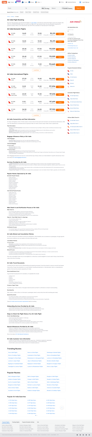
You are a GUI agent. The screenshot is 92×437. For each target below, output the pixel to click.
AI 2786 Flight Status (50, 400)
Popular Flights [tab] (5, 422)
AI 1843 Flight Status (50, 413)
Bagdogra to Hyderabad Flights (15, 363)
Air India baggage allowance (19, 157)
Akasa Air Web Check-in (75, 129)
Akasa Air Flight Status (74, 104)
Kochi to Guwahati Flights (14, 382)
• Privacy (31, 434)
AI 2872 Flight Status (31, 400)
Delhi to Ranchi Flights (33, 382)
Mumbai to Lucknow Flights (34, 384)
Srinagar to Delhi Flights (33, 379)
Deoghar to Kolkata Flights (53, 379)
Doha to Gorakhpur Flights (14, 355)
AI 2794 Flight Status (50, 408)
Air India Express (73, 77)
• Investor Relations (53, 434)
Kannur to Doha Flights (33, 352)
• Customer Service (44, 434)
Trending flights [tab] (15, 422)
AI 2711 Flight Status (31, 402)
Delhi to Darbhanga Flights (53, 382)
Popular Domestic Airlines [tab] (28, 422)
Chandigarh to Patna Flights (14, 358)
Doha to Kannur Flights (13, 387)
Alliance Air (72, 86)
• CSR (57, 434)
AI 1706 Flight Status (13, 400)
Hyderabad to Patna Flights (34, 355)
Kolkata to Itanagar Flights (34, 390)
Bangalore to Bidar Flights (14, 384)
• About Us (48, 434)
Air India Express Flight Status (76, 101)
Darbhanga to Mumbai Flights (54, 352)
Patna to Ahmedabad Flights (53, 355)
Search (78, 8)
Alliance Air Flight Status (75, 111)
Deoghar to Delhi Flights (52, 376)
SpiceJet (72, 83)
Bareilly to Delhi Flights (33, 387)
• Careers (39, 434)
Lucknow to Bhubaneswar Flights (35, 366)
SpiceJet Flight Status (74, 108)
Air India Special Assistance (22, 334)
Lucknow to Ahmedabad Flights (54, 358)
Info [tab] (38, 422)
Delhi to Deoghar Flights (33, 376)
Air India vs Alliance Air (72, 62)
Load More (36, 70)
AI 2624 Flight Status (13, 410)
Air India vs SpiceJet (72, 56)
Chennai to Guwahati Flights (53, 387)
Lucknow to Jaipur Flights (14, 360)
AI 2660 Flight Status (31, 410)
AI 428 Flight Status (50, 410)
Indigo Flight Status (74, 98)
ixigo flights (34, 22)
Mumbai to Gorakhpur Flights (54, 390)
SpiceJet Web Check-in (74, 132)
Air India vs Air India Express (73, 60)
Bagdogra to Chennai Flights (34, 363)
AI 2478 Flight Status (50, 402)
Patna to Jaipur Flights (52, 366)
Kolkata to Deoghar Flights (14, 379)
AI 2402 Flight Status (31, 413)
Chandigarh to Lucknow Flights (15, 366)
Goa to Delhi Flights (12, 352)
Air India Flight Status (72, 45)
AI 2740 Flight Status (13, 413)
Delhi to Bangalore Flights (14, 376)
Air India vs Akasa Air (72, 58)
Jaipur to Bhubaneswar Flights (35, 360)
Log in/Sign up (85, 2)
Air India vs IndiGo (71, 55)
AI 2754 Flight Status (13, 408)
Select (60, 34)
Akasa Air (72, 80)
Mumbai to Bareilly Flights (53, 360)
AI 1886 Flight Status (13, 402)
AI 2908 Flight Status (50, 405)
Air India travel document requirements (19, 301)
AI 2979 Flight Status (31, 405)
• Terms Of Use (35, 434)
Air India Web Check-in (72, 47)
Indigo (71, 73)
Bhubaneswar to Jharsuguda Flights (36, 358)
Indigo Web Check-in (74, 123)
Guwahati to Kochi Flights (14, 390)
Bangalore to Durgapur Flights (54, 363)
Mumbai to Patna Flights (52, 384)
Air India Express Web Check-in (76, 126)
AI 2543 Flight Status (31, 408)
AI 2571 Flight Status (13, 405)
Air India (71, 70)
